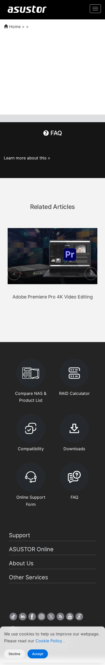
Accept (37, 654)
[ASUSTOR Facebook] (32, 616)
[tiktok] (13, 616)
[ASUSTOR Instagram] (41, 616)
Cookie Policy (49, 640)
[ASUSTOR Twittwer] (51, 616)
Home (14, 26)
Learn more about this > (27, 157)
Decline (14, 654)
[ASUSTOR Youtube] (70, 616)
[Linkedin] (23, 616)
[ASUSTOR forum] (79, 616)
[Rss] (60, 616)
